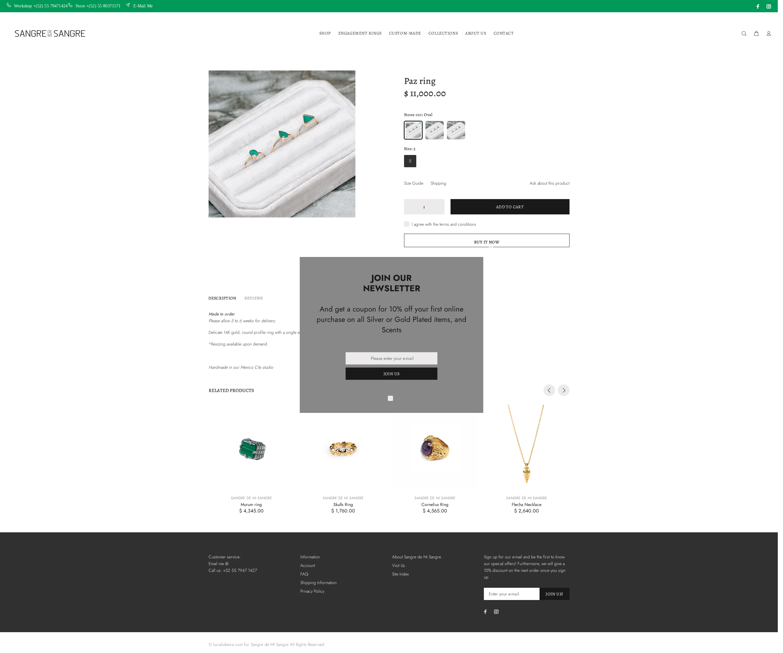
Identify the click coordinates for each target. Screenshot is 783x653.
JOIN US (392, 374)
